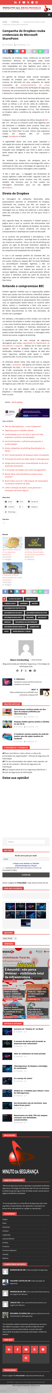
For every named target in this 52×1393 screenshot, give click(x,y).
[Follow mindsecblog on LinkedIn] (34, 671)
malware (30, 617)
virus (6, 631)
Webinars (8, 944)
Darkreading (17, 402)
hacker (35, 603)
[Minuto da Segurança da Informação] (26, 11)
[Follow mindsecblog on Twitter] (25, 671)
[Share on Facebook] (5, 51)
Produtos (5, 1246)
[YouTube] (24, 2)
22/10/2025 (19, 727)
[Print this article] (34, 51)
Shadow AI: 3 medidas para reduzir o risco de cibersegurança (31, 1092)
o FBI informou (27, 367)
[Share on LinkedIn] (17, 51)
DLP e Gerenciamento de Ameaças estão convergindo (27, 455)
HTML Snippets (17, 1385)
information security (13, 613)
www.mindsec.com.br (22, 631)
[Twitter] (28, 2)
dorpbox (23, 603)
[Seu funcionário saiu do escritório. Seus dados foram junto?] (7, 1105)
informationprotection (37, 613)
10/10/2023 (9, 45)
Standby (5, 1254)
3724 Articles (36, 660)
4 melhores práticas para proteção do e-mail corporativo (12, 577)
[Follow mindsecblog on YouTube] (29, 671)
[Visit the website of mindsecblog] (17, 671)
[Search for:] (26, 842)
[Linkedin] (15, 2)
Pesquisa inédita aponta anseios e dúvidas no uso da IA (31, 723)
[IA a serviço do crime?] (10, 915)
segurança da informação (26, 622)
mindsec (7, 622)
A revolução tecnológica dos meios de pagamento (25, 470)
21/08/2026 (19, 1108)
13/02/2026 (9, 999)
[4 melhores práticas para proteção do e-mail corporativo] (12, 568)
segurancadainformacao (14, 627)
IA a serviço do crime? (23, 1078)
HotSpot (5, 1231)
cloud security (15, 599)
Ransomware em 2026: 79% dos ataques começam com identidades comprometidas (30, 1117)
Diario (4, 1223)
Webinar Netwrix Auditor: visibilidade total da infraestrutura (13, 993)
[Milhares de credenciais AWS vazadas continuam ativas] (41, 915)
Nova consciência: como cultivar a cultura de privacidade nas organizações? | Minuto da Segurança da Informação (25, 756)
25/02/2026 (9, 981)
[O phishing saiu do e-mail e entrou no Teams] (26, 923)
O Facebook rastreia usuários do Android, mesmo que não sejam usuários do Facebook (31, 736)
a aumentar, (16, 364)
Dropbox (8, 187)
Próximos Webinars (9, 1250)
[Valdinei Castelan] (5, 1284)
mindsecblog (20, 45)
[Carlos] (5, 1306)
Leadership (6, 1235)
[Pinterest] (32, 2)
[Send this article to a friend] (29, 51)
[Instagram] (36, 2)
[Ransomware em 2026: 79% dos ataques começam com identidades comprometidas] (7, 1118)
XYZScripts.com (35, 1385)
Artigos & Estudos (13, 1023)
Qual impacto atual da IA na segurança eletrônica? (11, 552)
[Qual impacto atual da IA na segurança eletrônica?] (12, 542)
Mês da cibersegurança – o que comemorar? (23, 426)
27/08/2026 (19, 1071)
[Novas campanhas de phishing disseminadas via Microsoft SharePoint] (35, 542)
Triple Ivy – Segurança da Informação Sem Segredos (37, 993)
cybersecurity (10, 603)
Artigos (4, 1219)
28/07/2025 (33, 999)
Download (6, 1227)
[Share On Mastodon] (46, 51)
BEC (46, 120)
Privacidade (21, 883)
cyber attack (31, 599)
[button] (48, 15)
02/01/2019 (19, 741)
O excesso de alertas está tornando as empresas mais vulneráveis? (30, 1042)
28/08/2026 (19, 1032)
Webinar (5, 1258)
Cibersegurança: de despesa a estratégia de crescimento (30, 1067)
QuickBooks (14, 136)
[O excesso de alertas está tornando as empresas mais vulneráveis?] (20, 906)
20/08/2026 (19, 1122)
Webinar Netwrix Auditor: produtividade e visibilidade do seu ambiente (13, 1010)
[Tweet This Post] (11, 51)
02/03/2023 (19, 717)
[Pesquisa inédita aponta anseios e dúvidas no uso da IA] (7, 724)
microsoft (42, 617)
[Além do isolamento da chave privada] (31, 906)
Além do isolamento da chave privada (29, 1053)
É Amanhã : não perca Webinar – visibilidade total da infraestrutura (24, 973)
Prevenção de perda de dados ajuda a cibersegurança (27, 459)
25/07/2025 (9, 1017)
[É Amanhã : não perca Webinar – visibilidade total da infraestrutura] (26, 966)
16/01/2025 (33, 1017)
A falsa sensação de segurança (37, 1270)
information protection (14, 608)
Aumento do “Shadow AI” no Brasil (28, 1029)
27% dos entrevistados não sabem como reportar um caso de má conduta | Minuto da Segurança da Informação (25, 764)
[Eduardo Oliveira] (5, 1317)
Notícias (5, 1242)
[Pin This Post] (23, 51)
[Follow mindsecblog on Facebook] (20, 671)
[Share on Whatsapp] (40, 51)
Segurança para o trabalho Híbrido (19, 430)
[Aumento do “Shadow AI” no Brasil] (10, 906)
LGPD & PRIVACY (8, 1239)
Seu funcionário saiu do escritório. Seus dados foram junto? (30, 1104)
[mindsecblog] (5, 1273)
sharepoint (34, 627)
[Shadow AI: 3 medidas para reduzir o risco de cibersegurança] (20, 915)
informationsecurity (13, 617)
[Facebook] (20, 2)
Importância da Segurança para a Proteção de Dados (36, 1011)
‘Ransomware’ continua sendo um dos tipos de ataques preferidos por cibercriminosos (30, 711)
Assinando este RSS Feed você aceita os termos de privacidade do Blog (21, 869)
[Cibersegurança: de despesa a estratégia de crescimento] (41, 906)
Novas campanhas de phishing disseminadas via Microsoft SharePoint (35, 552)
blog (32, 109)
